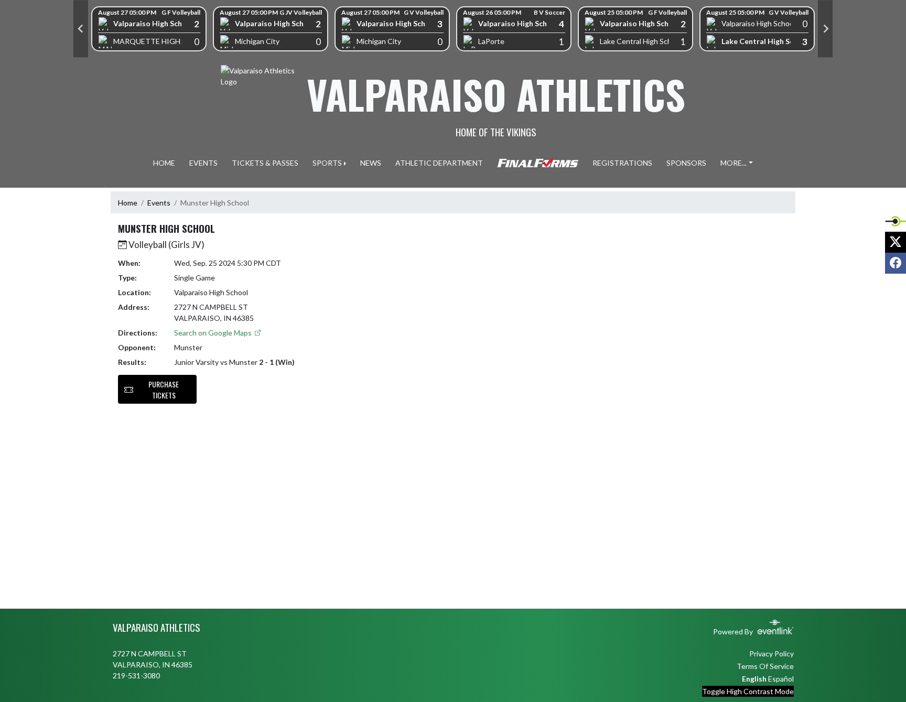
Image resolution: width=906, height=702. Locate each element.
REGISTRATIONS (622, 162)
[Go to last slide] (80, 29)
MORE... (733, 162)
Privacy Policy (771, 653)
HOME (164, 162)
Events (158, 202)
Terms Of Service (765, 666)
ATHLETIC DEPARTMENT (439, 162)
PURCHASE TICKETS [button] (163, 390)
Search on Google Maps (213, 332)
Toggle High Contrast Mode (748, 691)
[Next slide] (825, 29)
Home (127, 202)
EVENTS (203, 162)
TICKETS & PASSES (265, 162)
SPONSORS (686, 162)
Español (781, 678)
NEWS (370, 162)
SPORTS (327, 162)
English (754, 678)
